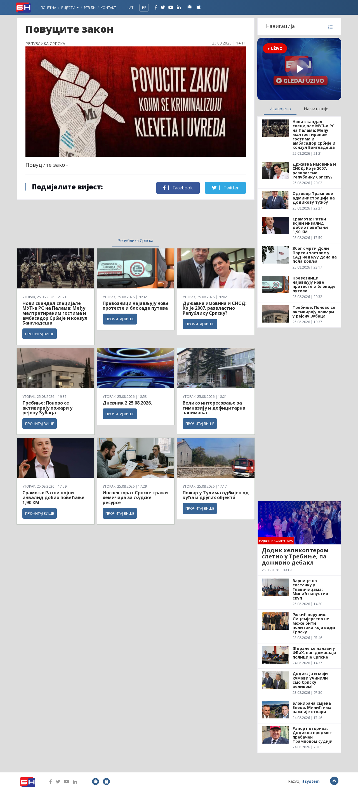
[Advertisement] (90, 217)
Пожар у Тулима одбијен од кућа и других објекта (216, 495)
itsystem (311, 781)
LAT (130, 7)
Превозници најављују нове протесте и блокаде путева (136, 305)
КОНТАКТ (108, 7)
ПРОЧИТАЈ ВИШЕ (39, 333)
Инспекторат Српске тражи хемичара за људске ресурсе (135, 498)
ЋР (144, 7)
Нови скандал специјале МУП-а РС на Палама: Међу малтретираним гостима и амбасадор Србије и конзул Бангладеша (55, 313)
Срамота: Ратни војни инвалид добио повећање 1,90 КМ (53, 498)
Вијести (68, 7)
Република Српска (135, 240)
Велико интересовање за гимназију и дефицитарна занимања (214, 408)
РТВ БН (90, 7)
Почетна (48, 7)
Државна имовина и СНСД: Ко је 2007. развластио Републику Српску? (214, 308)
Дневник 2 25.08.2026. (127, 403)
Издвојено (280, 108)
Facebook (182, 188)
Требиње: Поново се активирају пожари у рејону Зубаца (47, 408)
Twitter (230, 188)
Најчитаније (316, 108)
